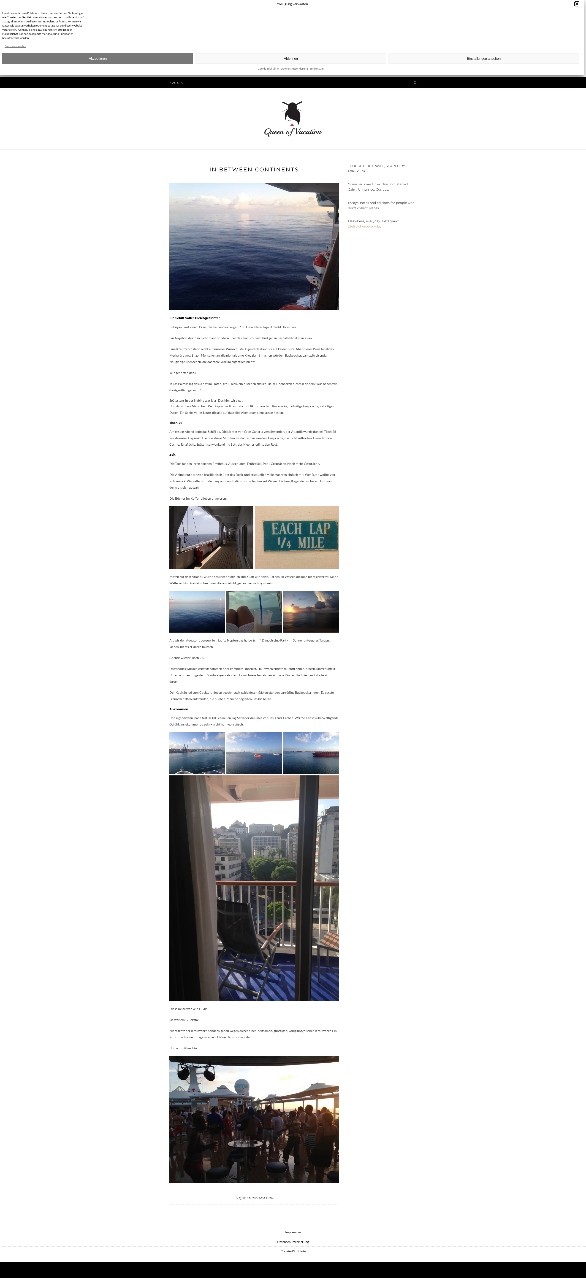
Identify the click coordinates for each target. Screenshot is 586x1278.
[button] (577, 4)
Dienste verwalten (15, 46)
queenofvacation (256, 1198)
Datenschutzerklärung (294, 68)
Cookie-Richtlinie (268, 68)
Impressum (317, 68)
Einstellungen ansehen (484, 58)
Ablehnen (291, 58)
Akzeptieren (98, 58)
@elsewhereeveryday (365, 226)
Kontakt (177, 82)
